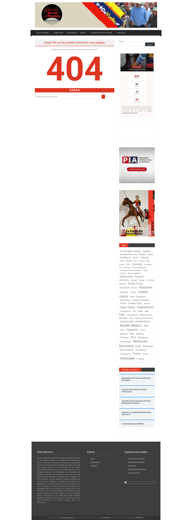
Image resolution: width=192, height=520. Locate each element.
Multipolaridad (127, 321)
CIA (135, 261)
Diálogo (142, 280)
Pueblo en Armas (134, 473)
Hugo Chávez (127, 307)
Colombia (137, 264)
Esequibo (124, 292)
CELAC (136, 257)
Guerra (123, 303)
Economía (125, 287)
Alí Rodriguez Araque (130, 251)
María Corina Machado (144, 318)
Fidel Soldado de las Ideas (137, 469)
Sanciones (148, 346)
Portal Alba (132, 466)
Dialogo (134, 280)
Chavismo (144, 257)
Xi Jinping (140, 359)
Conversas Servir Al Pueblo (101, 33)
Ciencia (142, 261)
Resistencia (143, 337)
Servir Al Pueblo (43, 33)
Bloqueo (142, 254)
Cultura (123, 273)
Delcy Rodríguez (134, 273)
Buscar (121, 41)
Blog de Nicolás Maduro (136, 462)
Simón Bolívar (127, 350)
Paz (132, 333)
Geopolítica (125, 300)
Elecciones (145, 287)
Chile (122, 261)
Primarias (124, 337)
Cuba (145, 270)
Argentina (147, 251)
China (129, 260)
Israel (140, 311)
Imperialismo (145, 307)
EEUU (134, 287)
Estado (133, 292)
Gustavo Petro (135, 303)
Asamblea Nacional (128, 254)
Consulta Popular (139, 267)
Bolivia (150, 254)
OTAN (142, 330)
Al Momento (58, 33)
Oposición (132, 329)
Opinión (83, 33)
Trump (136, 353)
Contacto (94, 466)
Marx (131, 318)
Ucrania (145, 354)
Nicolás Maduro (131, 325)
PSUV (133, 337)
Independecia (125, 311)
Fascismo (141, 296)
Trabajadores (125, 354)
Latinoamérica (132, 315)
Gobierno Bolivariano (141, 300)
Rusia (138, 346)
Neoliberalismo (142, 321)
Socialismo (141, 350)
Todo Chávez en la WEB (136, 459)
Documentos (72, 33)
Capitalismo (125, 257)
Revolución (125, 341)
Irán (134, 311)
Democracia (126, 276)
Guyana (147, 303)
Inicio (92, 459)
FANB (132, 297)
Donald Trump (135, 283)
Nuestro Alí (121, 33)
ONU (146, 325)
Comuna (127, 267)
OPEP (122, 330)
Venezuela (127, 358)
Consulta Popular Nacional (130, 270)
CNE (128, 264)
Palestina (124, 334)
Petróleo (140, 334)
